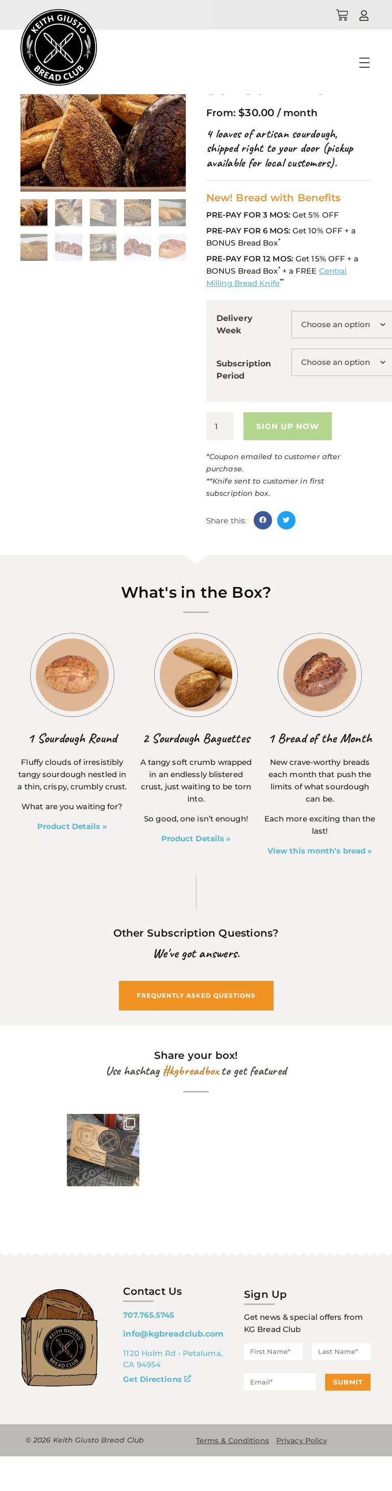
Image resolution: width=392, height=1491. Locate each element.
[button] (263, 520)
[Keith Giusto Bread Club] (58, 47)
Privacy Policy (301, 1440)
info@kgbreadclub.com (173, 1334)
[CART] (342, 15)
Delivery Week (234, 324)
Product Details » (72, 826)
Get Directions (152, 1379)
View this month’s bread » (320, 851)
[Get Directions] (187, 1379)
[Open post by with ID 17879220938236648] (103, 1150)
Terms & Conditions (232, 1440)
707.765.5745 (148, 1315)
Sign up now (287, 426)
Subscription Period (243, 370)
